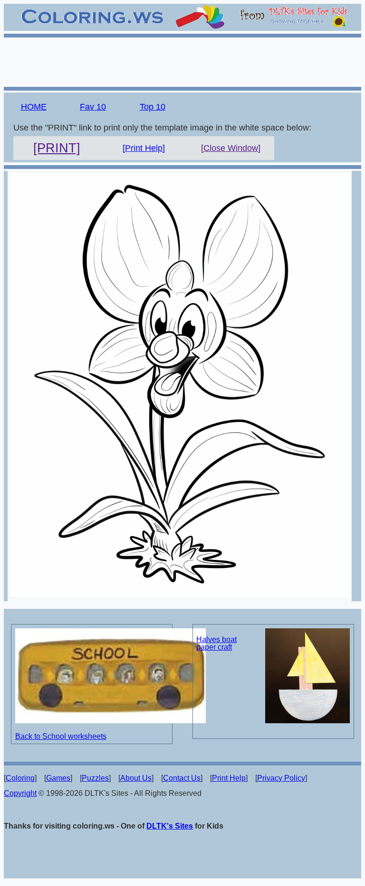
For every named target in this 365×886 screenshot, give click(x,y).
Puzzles (95, 778)
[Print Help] (144, 148)
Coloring (20, 778)
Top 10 (152, 107)
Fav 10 (93, 107)
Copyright (20, 793)
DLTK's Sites (169, 826)
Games (58, 778)
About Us (136, 778)
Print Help (229, 778)
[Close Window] (230, 148)
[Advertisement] (182, 60)
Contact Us (182, 778)
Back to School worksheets (60, 736)
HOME (34, 107)
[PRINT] (56, 148)
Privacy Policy (281, 778)
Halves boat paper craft (216, 643)
